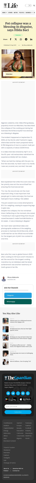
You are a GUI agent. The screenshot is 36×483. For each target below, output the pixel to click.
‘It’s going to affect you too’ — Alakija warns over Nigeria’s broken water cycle (21, 345)
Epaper (10, 12)
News (4, 12)
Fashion (28, 425)
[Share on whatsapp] (21, 39)
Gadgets (7, 458)
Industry (28, 431)
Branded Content (10, 441)
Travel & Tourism (9, 447)
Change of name (10, 463)
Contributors (8, 423)
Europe (19, 425)
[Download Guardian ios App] (25, 399)
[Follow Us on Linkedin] (23, 393)
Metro (16, 12)
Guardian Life (13, 351)
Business (28, 12)
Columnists (20, 436)
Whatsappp (11, 302)
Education (20, 431)
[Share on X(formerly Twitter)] (16, 39)
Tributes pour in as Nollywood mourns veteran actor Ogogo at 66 (20, 321)
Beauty (19, 428)
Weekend (7, 450)
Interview (7, 453)
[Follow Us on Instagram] (18, 393)
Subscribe (18, 412)
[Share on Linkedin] (31, 39)
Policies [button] (6, 471)
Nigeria (19, 438)
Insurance (28, 433)
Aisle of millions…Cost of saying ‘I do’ (20, 361)
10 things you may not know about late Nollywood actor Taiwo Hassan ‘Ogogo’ (21, 337)
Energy (6, 431)
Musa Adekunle (28, 45)
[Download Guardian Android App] (11, 399)
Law (5, 460)
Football (28, 428)
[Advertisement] (18, 101)
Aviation (6, 425)
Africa (5, 436)
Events (11, 343)
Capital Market (9, 428)
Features (18, 35)
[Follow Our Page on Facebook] (8, 393)
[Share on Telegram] (26, 39)
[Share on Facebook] (10, 39)
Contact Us (16, 471)
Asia (5, 438)
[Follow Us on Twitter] (13, 393)
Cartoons (20, 433)
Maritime (28, 436)
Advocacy (7, 433)
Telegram (10, 295)
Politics (21, 12)
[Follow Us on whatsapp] (28, 393)
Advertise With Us (18, 468)
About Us (6, 468)
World (27, 438)
